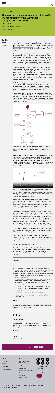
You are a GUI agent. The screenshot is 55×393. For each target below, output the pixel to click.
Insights (4, 364)
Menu (48, 5)
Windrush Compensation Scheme (22, 47)
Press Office (23, 378)
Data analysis (16, 339)
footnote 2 (19, 165)
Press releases (6, 369)
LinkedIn (17, 330)
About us (22, 358)
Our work (4, 358)
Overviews (5, 366)
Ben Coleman (10, 29)
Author (5, 45)
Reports (4, 361)
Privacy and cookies (22, 385)
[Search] (52, 5)
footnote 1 (15, 150)
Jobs (20, 365)
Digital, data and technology (28, 339)
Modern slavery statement (10, 387)
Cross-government (16, 26)
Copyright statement (8, 385)
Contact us (22, 368)
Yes (36, 347)
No (41, 347)
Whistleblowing (23, 375)
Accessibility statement (36, 385)
